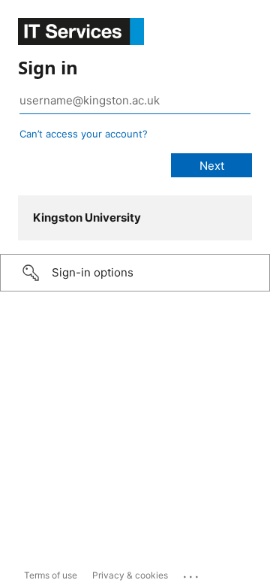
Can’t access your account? (84, 134)
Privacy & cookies (130, 575)
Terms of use (50, 575)
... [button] (192, 573)
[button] (135, 273)
